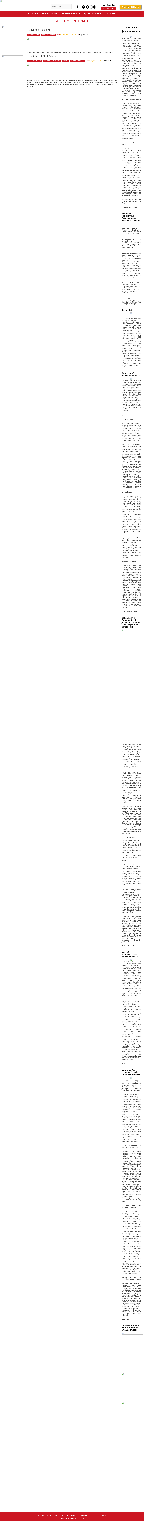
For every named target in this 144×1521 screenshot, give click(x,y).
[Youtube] (91, 7)
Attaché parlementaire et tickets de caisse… (131, 954)
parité (65, 60)
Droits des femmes (34, 60)
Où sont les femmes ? (43, 56)
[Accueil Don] (12, 40)
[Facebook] (83, 7)
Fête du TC (58, 1515)
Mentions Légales (44, 1515)
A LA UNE (33, 14)
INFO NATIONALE (72, 14)
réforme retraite (48, 35)
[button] (33, 13)
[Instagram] (94, 7)
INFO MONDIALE (93, 14)
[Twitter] (87, 7)
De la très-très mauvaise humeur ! (131, 374)
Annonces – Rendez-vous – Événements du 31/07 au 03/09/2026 (131, 217)
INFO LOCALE (50, 14)
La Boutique (70, 1515)
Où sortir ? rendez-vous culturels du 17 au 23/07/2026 (131, 1327)
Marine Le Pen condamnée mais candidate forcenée (131, 1072)
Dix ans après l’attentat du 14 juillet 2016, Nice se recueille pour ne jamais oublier (131, 622)
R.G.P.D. (103, 1515)
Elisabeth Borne (33, 35)
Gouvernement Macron (52, 60)
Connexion (111, 5)
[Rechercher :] (61, 6)
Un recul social (39, 30)
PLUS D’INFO (110, 14)
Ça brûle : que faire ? (131, 32)
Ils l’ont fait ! (128, 310)
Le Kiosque (83, 1515)
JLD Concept (79, 1518)
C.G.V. (93, 1515)
